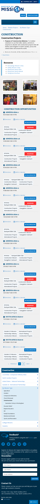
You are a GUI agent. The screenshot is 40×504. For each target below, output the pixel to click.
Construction (7, 29)
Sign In (23, 15)
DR (4, 411)
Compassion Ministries (10, 395)
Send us (31, 438)
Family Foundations (9, 413)
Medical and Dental (9, 416)
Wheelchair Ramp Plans (14, 69)
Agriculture (7, 391)
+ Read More (5, 55)
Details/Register (30, 122)
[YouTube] (14, 444)
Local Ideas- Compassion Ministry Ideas (14, 375)
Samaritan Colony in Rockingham (14, 403)
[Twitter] (8, 444)
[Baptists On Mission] (20, 9)
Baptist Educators (9, 408)
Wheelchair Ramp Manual (15, 71)
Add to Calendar (20, 119)
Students (5, 426)
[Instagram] (25, 444)
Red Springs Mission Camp (15, 66)
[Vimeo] (19, 444)
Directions (7, 119)
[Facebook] (3, 444)
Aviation (6, 393)
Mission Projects (13, 27)
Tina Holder (6, 499)
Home (4, 27)
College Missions (7, 423)
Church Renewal (8, 398)
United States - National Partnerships (13, 381)
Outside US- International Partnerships (13, 385)
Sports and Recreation (10, 418)
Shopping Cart (27, 1)
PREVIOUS (13, 364)
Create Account (33, 15)
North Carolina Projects (9, 378)
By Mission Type (25, 27)
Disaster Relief (8, 406)
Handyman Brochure (13, 73)
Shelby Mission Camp (13, 67)
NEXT (28, 364)
